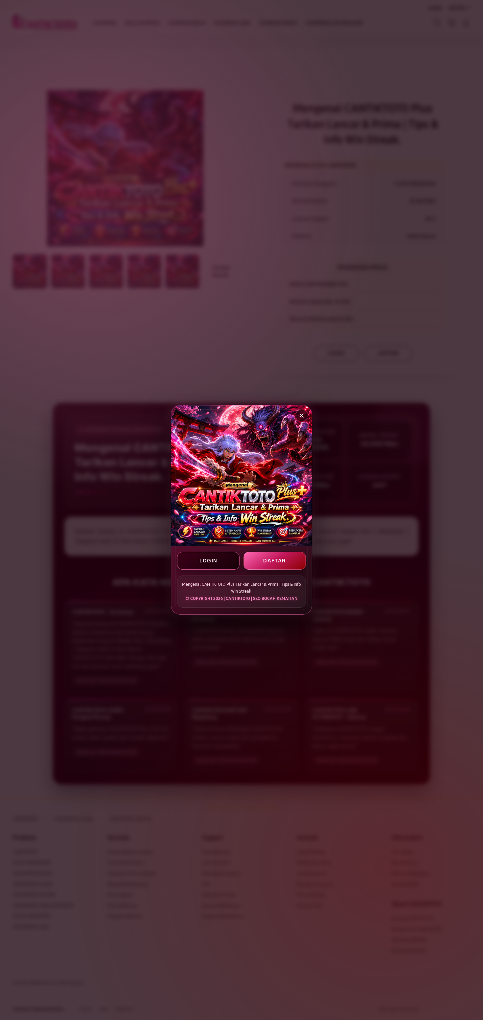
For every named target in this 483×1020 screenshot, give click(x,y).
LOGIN (208, 561)
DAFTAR (274, 561)
